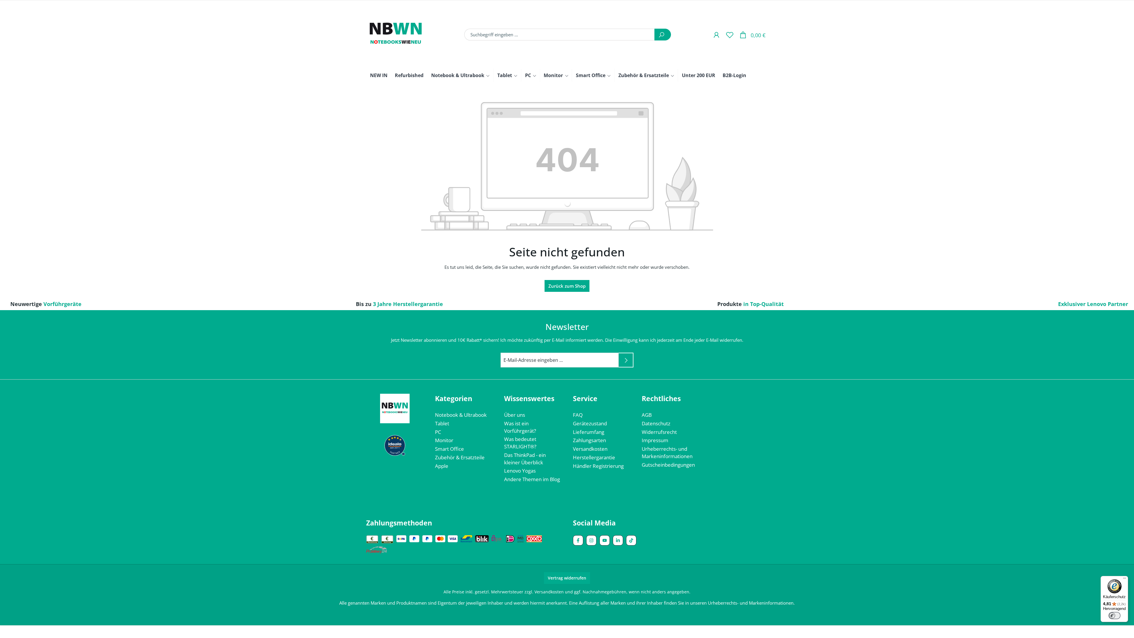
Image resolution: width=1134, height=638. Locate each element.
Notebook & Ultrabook (461, 414)
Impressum (655, 440)
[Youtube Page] (604, 540)
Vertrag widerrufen (567, 578)
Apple (441, 466)
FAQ (578, 414)
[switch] (1114, 615)
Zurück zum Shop (567, 286)
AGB (647, 414)
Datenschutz (656, 423)
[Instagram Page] (591, 540)
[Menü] (1124, 579)
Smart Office (449, 448)
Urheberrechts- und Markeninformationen (667, 452)
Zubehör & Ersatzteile (460, 457)
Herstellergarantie (594, 457)
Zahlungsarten (589, 440)
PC (438, 432)
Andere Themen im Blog (532, 479)
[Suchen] (662, 34)
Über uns (514, 414)
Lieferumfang (588, 432)
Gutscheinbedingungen (668, 464)
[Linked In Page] (618, 540)
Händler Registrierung (598, 466)
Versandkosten (590, 448)
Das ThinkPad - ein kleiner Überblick (525, 459)
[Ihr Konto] (716, 35)
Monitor (444, 440)
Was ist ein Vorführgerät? (520, 427)
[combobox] (559, 34)
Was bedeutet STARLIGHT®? (520, 443)
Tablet (442, 423)
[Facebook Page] (578, 540)
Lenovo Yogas (520, 470)
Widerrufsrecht (659, 432)
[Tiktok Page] (631, 540)
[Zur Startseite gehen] (395, 34)
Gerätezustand (590, 423)
